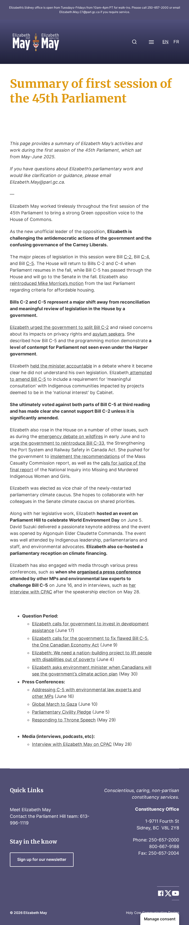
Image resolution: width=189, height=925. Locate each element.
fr (176, 41)
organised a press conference (109, 571)
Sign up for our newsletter (41, 859)
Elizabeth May (35, 912)
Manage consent (159, 919)
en (165, 41)
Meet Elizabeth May (30, 809)
